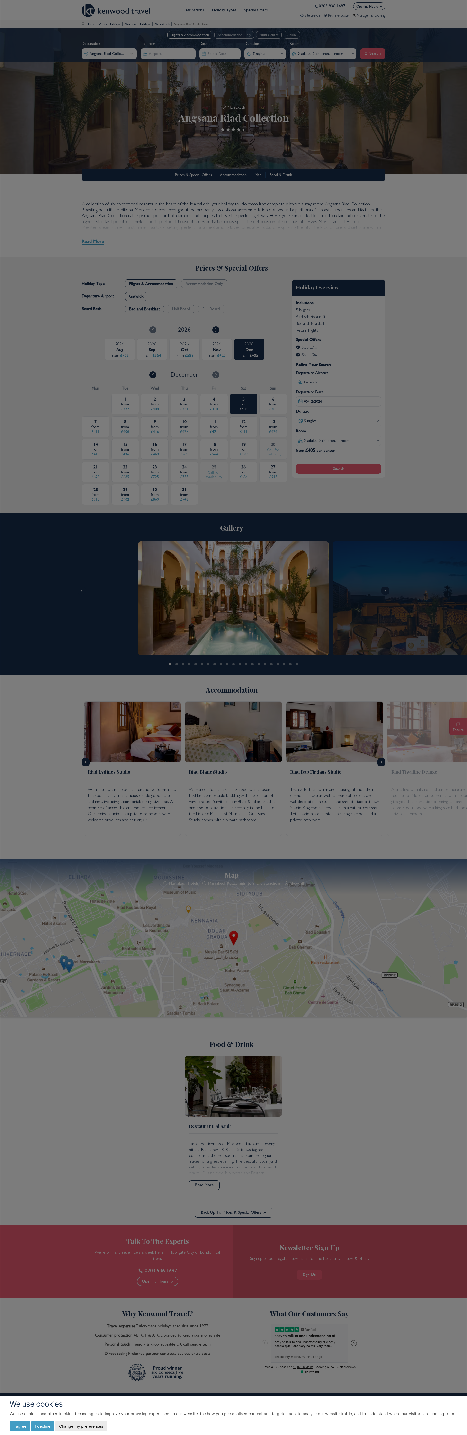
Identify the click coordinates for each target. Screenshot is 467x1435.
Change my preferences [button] (81, 1426)
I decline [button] (42, 1426)
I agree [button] (20, 1426)
